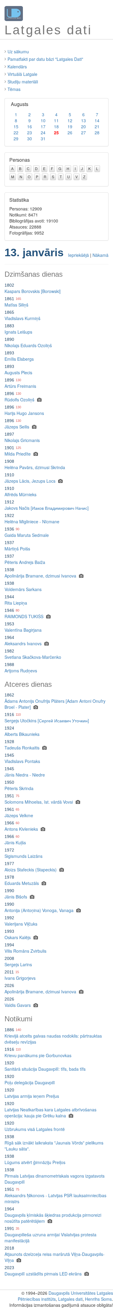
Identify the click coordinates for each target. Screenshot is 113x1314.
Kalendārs (17, 67)
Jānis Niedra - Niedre (25, 775)
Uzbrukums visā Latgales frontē (35, 1129)
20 (83, 126)
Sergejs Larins (18, 964)
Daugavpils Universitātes (72, 1293)
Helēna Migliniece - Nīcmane (32, 521)
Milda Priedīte (18, 454)
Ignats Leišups (18, 332)
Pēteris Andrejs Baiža (25, 562)
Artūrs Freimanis (20, 386)
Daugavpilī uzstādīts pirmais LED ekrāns (43, 1274)
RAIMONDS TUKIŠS (24, 616)
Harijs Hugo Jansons (24, 413)
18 (56, 126)
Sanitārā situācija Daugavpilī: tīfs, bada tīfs (45, 1069)
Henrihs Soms (98, 1299)
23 (29, 132)
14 (97, 120)
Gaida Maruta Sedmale (27, 535)
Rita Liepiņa (16, 603)
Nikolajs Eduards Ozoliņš (28, 345)
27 (83, 132)
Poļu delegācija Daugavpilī (30, 1082)
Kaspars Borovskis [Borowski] (33, 291)
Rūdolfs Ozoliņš (19, 400)
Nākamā (100, 255)
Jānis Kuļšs (15, 842)
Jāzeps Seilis (17, 427)
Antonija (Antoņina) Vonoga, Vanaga (39, 910)
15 (16, 126)
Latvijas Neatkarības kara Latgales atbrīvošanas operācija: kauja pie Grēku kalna (50, 1113)
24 (43, 132)
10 (43, 120)
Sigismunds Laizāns (23, 856)
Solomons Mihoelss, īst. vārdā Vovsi (39, 802)
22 (16, 132)
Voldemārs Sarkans (23, 589)
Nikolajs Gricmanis (22, 440)
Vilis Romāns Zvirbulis (25, 951)
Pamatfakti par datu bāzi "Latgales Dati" (45, 59)
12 (69, 120)
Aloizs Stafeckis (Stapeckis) (31, 870)
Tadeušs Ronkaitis (22, 748)
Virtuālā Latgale (22, 74)
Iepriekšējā (78, 255)
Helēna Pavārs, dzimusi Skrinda (35, 467)
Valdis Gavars (18, 1005)
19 (69, 126)
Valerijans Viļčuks (21, 924)
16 (29, 126)
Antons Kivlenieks (21, 829)
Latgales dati (70, 1299)
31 (43, 138)
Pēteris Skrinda (19, 788)
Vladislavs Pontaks (22, 761)
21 (97, 126)
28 (97, 132)
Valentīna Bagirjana (23, 630)
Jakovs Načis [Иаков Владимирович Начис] (47, 508)
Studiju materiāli (23, 82)
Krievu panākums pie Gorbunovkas (38, 1055)
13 (83, 120)
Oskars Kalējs (18, 937)
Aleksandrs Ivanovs (23, 643)
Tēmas (14, 89)
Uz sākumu (18, 51)
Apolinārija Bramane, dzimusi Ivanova (40, 576)
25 (56, 132)
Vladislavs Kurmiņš (22, 318)
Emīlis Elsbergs (19, 359)
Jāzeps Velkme (19, 815)
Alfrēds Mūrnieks (20, 494)
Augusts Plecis (18, 372)
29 (16, 138)
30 (29, 138)
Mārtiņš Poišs (17, 549)
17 (43, 126)
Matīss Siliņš (16, 305)
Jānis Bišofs (16, 897)
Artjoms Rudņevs (21, 671)
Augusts (19, 104)
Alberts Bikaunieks (22, 734)
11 (56, 120)
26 (69, 132)
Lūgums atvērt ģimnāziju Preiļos (35, 1162)
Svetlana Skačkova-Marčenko (33, 657)
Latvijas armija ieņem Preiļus (32, 1096)
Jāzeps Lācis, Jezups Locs (30, 481)
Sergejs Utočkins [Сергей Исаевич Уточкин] (47, 721)
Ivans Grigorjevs (20, 978)
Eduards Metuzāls (22, 883)
